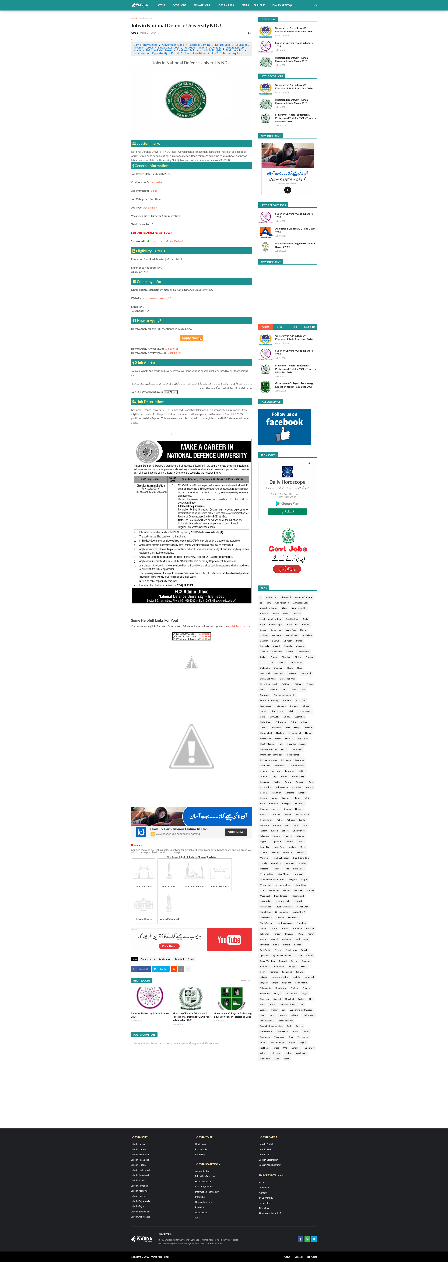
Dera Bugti (306, 673)
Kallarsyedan (282, 787)
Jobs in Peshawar (139, 1190)
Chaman (264, 651)
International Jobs (268, 760)
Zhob (276, 1058)
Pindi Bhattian (302, 939)
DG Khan (286, 684)
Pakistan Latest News (159, 50)
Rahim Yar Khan (267, 961)
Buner (299, 640)
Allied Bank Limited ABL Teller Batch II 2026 (296, 230)
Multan (286, 890)
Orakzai (284, 928)
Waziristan (265, 1058)
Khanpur (264, 809)
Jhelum (284, 776)
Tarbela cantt (266, 1031)
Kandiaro (289, 792)
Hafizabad (276, 727)
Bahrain (306, 624)
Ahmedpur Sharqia (268, 608)
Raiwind (283, 961)
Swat (272, 1015)
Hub (281, 744)
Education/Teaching (269, 700)
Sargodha (286, 982)
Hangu (297, 727)
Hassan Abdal (294, 733)
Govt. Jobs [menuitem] (179, 5)
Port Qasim (265, 950)
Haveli (278, 738)
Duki (303, 689)
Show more (246, 980)
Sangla (275, 982)
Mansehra (276, 863)
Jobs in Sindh (265, 1149)
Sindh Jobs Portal (236, 50)
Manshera (289, 863)
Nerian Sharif (299, 912)
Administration (146, 18)
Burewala (264, 646)
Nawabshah (265, 912)
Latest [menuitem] (161, 5)
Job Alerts (264, 1187)
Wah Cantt (275, 1053)
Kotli (287, 825)
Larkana (276, 836)
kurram (263, 830)
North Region (266, 923)
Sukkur (274, 1009)
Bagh (262, 624)
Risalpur (292, 966)
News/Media (266, 917)
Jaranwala (289, 771)
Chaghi (276, 646)
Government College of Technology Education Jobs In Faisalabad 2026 (233, 1015)
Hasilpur (280, 733)
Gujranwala (280, 722)
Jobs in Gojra (137, 1206)
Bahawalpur (292, 624)
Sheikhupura (291, 993)
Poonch (297, 944)
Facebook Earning (199, 44)
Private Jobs (291, 950)
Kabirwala (264, 782)
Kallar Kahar (265, 787)
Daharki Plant (296, 662)
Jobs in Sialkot (138, 1180)
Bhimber (288, 640)
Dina (262, 689)
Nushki (263, 928)
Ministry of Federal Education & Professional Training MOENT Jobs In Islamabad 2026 (192, 1017)
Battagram (277, 635)
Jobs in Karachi (138, 1149)
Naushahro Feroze (284, 906)
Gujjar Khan (265, 722)
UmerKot (296, 1047)
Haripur (308, 727)
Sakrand (264, 977)
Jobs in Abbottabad (140, 1216)
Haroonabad (266, 733)
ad (261, 602)
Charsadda (277, 651)
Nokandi (280, 917)
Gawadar (294, 706)
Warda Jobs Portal (159, 1256)
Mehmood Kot (266, 874)
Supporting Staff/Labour (301, 1009)
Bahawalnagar (275, 624)
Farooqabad (265, 706)
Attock (286, 613)
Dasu (299, 668)
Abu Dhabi (286, 597)
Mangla (263, 863)
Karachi (263, 798)
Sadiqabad (287, 971)
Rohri (262, 971)
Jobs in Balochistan (268, 1159)
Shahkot (295, 988)
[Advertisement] (191, 837)
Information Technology (271, 754)
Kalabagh (300, 782)
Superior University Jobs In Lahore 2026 (150, 1015)
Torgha (291, 1042)
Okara (274, 928)
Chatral (289, 651)
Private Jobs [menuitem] (202, 5)
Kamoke (264, 792)
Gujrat (293, 722)
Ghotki (263, 711)
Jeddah (302, 771)
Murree (310, 890)
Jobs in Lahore (138, 1144)
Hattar (308, 733)
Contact (263, 1192)
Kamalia (309, 787)
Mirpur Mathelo (283, 885)
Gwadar (263, 727)
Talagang (283, 1015)
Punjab (153, 190)
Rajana (294, 961)
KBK (307, 798)
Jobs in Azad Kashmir (270, 1164)
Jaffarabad (279, 765)
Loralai (301, 841)
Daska (290, 668)
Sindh (280, 327)
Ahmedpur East (300, 602)
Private (278, 950)
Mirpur (304, 879)
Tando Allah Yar (267, 1020)
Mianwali (299, 874)
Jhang (273, 776)
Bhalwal (275, 640)
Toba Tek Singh (277, 1042)
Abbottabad (270, 597)
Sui (301, 1004)
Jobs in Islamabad (140, 1154)
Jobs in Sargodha (139, 1185)
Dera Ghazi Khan (268, 678)
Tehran (306, 1031)
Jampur (263, 771)
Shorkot (277, 999)
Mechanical (298, 868)
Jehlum (263, 776)
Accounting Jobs (232, 53)
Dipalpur (273, 689)
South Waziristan (288, 1004)
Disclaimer (264, 1208)
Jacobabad (265, 765)
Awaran (297, 613)
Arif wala (264, 613)
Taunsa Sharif (282, 1031)
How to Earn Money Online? (201, 53)
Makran (275, 852)
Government (150, 207)
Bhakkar (264, 640)
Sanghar (264, 982)
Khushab (264, 814)
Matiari (275, 868)
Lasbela (288, 836)
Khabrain (273, 803)
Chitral (298, 657)
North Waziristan (285, 923)
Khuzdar (277, 814)
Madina (292, 847)
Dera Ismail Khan (288, 678)
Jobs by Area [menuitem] (226, 5)
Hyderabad (297, 749)
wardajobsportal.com (239, 626)
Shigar (304, 993)
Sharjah (277, 993)
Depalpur (292, 673)
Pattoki (263, 939)
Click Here (205, 633)
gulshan (304, 722)
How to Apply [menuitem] (280, 5)
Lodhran (289, 841)
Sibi (310, 999)
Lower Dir (264, 847)
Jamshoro (276, 771)
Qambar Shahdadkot (282, 955)
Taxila (295, 1031)
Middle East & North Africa (272, 879)
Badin (306, 619)
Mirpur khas (265, 885)
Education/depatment (284, 695)
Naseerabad (265, 906)
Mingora (293, 879)
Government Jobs (173, 44)
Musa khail (265, 896)
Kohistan (291, 820)
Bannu (303, 630)
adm (269, 602)
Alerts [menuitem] (260, 5)
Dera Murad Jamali (268, 684)
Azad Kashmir (292, 619)
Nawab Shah (302, 906)
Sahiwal (299, 971)
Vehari (263, 1053)
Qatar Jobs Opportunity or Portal (158, 53)
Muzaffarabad (280, 896)
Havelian (289, 738)
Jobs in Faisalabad (140, 1159)
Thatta (263, 1042)
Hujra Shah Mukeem (296, 744)
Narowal (298, 901)
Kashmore (286, 798)
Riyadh (304, 966)
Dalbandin (265, 668)
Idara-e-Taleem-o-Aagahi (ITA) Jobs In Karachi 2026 (295, 245)
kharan (276, 809)
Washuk (288, 1053)
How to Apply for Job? (270, 1213)
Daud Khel (265, 673)
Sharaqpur (265, 993)
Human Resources (268, 749)
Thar (291, 1037)
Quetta (309, 955)
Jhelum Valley (298, 776)
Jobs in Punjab (212, 50)
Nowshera (301, 923)
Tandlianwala (308, 1015)
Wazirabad (301, 1053)
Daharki (281, 662)
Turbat (276, 1047)
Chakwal (300, 646)
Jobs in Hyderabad (140, 1170)
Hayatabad (303, 738)
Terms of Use (265, 1203)
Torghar (302, 1042)
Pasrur (311, 933)
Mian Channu (284, 874)
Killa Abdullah (302, 814)
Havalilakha (265, 738)
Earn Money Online (145, 44)
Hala (288, 727)
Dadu (271, 662)
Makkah (263, 852)
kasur (297, 798)
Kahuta (288, 782)
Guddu (287, 716)
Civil (262, 662)
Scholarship (265, 988)
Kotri (296, 825)
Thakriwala (279, 1037)
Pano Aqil (289, 933)
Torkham (264, 1047)
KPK (295, 327)
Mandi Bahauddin (280, 858)
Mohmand (274, 890)
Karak (274, 798)
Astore (275, 613)
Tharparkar (303, 1037)
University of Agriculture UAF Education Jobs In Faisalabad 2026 (294, 29)
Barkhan (264, 635)
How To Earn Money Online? (167, 241)
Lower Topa (279, 847)
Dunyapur (265, 695)
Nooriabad (293, 917)
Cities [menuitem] (245, 5)
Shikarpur (264, 999)
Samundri (309, 977)
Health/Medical (267, 744)
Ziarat (286, 1058)
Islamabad (157, 182)
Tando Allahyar (286, 1020)
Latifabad (300, 836)
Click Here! (171, 348)
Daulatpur (279, 673)
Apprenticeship (299, 608)
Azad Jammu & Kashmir (271, 619)
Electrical (287, 700)
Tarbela (299, 1026)
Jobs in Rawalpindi (140, 1175)
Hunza (284, 749)
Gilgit (291, 711)
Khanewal (299, 803)
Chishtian (286, 657)
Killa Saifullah (266, 820)
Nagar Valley (265, 901)
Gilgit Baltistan (304, 711)
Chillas (263, 657)
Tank (289, 1026)
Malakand (287, 852)
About (262, 1182)
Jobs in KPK (265, 1154)
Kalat (311, 782)
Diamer (309, 684)
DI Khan (298, 684)
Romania (274, 971)
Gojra (262, 716)
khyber (288, 814)
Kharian (287, 809)
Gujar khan (300, 716)
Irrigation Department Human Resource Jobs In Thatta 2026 (291, 59)
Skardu (273, 1004)
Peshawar (286, 939)
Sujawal (263, 1009)
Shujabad (289, 999)
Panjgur (277, 933)
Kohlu (302, 820)
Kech (262, 803)
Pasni (300, 933)
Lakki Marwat (299, 830)
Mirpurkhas (300, 885)
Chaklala (288, 646)
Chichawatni (303, 651)
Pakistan (310, 928)
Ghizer (306, 706)
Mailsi (302, 847)
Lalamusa (264, 836)
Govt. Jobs (164, 959)
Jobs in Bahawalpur (140, 1211)
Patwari (274, 939)
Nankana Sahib (282, 901)
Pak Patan (297, 928)
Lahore (285, 830)
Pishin (276, 944)
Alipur (285, 608)
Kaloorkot (296, 787)
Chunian (309, 657)
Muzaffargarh (298, 896)
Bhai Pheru (307, 635)
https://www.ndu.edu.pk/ (156, 298)
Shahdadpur (281, 988)
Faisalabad (301, 700)
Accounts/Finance (303, 597)
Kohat (279, 820)
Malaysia (264, 858)
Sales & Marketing (280, 977)
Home (134, 18)
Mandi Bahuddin (301, 858)
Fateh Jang (281, 706)
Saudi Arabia (301, 982)
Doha (283, 689)
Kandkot (302, 792)
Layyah (263, 841)
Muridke (298, 890)
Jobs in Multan (138, 1164)
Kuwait (274, 830)
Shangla (306, 988)
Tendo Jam (265, 1037)
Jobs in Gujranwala (140, 1201)
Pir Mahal (264, 944)
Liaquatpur (276, 841)
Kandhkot (276, 792)
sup (284, 1009)
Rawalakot (265, 966)
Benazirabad (292, 635)
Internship (286, 760)
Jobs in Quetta (138, 1196)
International (293, 754)
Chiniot (274, 657)
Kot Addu (264, 825)
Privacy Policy (266, 1197)
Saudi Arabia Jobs (187, 50)
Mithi (262, 890)
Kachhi (277, 782)
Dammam (278, 668)
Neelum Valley (281, 912)
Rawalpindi (279, 966)
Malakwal (301, 852)
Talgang (294, 1015)
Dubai (293, 689)
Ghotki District (277, 711)
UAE (285, 1047)
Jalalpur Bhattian (296, 765)
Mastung (264, 868)
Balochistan (276, 630)
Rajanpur (306, 961)
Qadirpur (264, 955)
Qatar (299, 955)
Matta (286, 868)
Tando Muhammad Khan (271, 1026)
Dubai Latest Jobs (169, 47)
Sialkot (301, 999)
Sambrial (296, 977)
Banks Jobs (291, 630)
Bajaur (263, 630)
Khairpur (286, 803)
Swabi (262, 1015)
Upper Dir (309, 1047)
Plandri (286, 944)
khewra (298, 809)
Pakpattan (264, 933)
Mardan (302, 863)
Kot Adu (277, 825)
